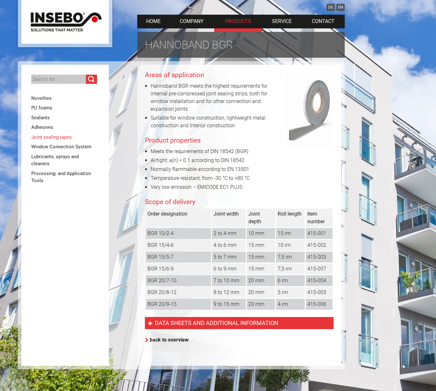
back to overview (169, 340)
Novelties (41, 98)
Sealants (40, 118)
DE (330, 7)
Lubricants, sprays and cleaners (55, 160)
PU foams (41, 108)
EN (340, 7)
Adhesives (42, 127)
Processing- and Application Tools (61, 177)
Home (153, 21)
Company (192, 21)
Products (238, 21)
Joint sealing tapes (51, 137)
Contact (323, 21)
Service (282, 21)
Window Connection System (61, 147)
